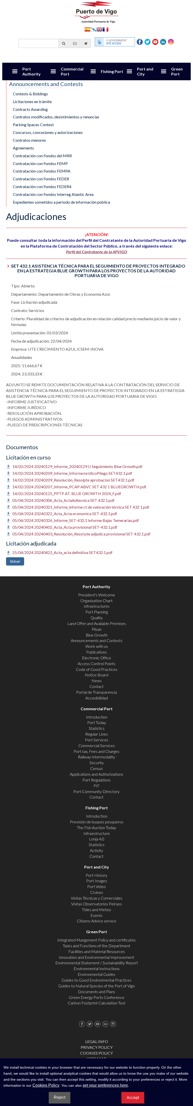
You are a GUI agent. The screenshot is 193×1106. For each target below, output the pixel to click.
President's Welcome (96, 594)
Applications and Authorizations (96, 774)
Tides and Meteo (96, 909)
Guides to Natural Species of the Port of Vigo (96, 985)
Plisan (97, 629)
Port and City (145, 71)
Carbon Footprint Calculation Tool (96, 1002)
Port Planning (96, 611)
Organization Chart (96, 600)
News (96, 680)
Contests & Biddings (30, 93)
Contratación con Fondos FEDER (41, 178)
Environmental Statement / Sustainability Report (96, 962)
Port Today (96, 722)
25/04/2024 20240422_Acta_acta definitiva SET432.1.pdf (62, 552)
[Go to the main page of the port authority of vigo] (96, 11)
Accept (133, 1097)
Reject (59, 1097)
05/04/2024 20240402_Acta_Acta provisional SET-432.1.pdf (64, 527)
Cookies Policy (96, 1053)
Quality (96, 617)
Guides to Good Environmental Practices (96, 980)
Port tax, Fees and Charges (96, 751)
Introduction (96, 717)
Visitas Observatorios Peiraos (96, 903)
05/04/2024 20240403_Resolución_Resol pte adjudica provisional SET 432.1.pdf (81, 533)
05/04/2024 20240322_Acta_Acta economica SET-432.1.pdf (64, 513)
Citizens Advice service (96, 920)
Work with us (96, 646)
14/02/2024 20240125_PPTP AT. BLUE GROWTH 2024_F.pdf (66, 493)
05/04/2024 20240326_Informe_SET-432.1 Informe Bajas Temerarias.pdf (75, 520)
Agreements (23, 147)
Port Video (96, 886)
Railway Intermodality (96, 756)
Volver (15, 561)
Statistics (97, 728)
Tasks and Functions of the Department (96, 945)
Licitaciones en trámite (32, 101)
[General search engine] (64, 43)
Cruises (96, 892)
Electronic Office (96, 657)
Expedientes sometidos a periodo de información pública (61, 202)
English (99, 29)
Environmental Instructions (97, 968)
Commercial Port (72, 71)
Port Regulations (96, 779)
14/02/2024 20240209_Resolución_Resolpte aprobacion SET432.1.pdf (73, 480)
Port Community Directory (96, 791)
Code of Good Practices (96, 669)
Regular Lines (96, 734)
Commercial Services (96, 745)
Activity (96, 850)
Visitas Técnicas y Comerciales (96, 898)
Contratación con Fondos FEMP (40, 163)
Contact (96, 686)
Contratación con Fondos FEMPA (41, 171)
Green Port (177, 71)
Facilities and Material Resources (96, 951)
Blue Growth (97, 635)
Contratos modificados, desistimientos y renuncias (56, 116)
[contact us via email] (75, 43)
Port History (96, 875)
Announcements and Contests (96, 640)
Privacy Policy (97, 1047)
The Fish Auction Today (96, 827)
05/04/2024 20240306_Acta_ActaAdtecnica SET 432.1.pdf (63, 500)
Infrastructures (97, 606)
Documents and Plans (96, 991)
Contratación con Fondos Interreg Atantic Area (53, 194)
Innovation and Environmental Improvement (96, 957)
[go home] (86, 43)
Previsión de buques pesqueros (96, 821)
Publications (96, 652)
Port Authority (31, 71)
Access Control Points (96, 663)
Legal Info (96, 1041)
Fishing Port (112, 71)
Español (87, 29)
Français (106, 29)
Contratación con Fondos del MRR (42, 155)
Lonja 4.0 (96, 838)
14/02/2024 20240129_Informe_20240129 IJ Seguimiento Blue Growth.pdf (77, 466)
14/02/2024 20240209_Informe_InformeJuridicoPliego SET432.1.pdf (72, 473)
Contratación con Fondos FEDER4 (42, 186)
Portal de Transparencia (96, 692)
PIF (96, 785)
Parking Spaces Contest (33, 124)
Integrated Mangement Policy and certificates (96, 939)
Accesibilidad (96, 697)
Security (96, 762)
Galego (93, 29)
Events (96, 915)
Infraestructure (96, 833)
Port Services (96, 739)
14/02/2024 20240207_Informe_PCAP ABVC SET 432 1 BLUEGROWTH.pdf (79, 486)
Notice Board (96, 674)
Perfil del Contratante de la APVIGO (96, 251)
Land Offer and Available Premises (96, 623)
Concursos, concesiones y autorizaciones (48, 132)
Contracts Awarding (30, 109)
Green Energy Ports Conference (96, 997)
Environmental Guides (96, 974)
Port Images (96, 880)
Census (96, 768)
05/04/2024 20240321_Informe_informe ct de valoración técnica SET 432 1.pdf (80, 507)
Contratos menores (29, 140)
